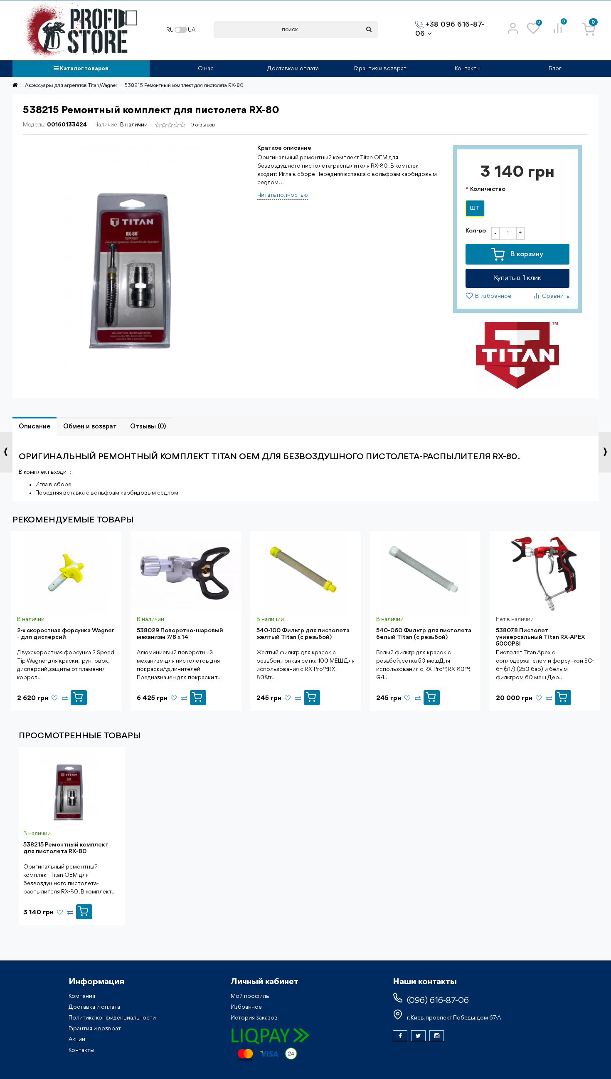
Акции (77, 1039)
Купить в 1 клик (517, 278)
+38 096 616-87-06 (450, 29)
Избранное (246, 1007)
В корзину (526, 254)
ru (170, 30)
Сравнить (554, 297)
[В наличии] (79, 695)
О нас (206, 69)
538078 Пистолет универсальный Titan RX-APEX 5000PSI (540, 637)
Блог (555, 69)
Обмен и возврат (90, 426)
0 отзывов (202, 125)
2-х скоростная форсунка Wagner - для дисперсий (65, 634)
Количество (487, 189)
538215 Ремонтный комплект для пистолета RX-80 (65, 848)
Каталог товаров (83, 69)
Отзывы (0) (148, 426)
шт (475, 208)
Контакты (467, 69)
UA (191, 30)
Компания (82, 996)
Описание (34, 426)
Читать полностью (282, 195)
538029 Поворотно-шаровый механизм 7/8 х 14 (180, 634)
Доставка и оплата (293, 69)
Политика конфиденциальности (112, 1018)
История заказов (254, 1018)
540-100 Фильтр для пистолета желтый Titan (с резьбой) (303, 634)
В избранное (492, 297)
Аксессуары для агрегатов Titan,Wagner (71, 85)
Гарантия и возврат (380, 69)
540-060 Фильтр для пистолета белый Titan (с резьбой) (423, 634)
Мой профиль (250, 996)
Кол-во (476, 231)
